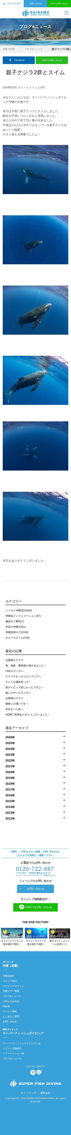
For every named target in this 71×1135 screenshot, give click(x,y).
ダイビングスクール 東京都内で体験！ (36, 942)
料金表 (6, 1006)
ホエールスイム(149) (17, 637)
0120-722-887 (12, 3)
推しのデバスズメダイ (18, 692)
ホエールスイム (27, 87)
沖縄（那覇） (11, 964)
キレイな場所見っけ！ (18, 681)
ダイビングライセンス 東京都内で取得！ (12, 942)
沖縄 (42, 87)
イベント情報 (10, 1011)
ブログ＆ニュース (12, 1058)
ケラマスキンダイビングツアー (23, 676)
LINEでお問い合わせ (59, 4)
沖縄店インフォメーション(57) (23, 615)
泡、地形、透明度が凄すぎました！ (25, 665)
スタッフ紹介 (10, 981)
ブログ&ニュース (33, 49)
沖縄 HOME (9, 49)
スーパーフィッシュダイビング (23, 1031)
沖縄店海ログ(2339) (16, 632)
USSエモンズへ (14, 671)
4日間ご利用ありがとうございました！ (27, 714)
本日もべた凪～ (14, 709)
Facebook (20, 60)
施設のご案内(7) (14, 621)
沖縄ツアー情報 (11, 991)
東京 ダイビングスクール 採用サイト (60, 942)
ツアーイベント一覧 (13, 1053)
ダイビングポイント (13, 986)
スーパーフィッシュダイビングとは (22, 1043)
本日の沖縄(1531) (15, 626)
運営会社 (45, 1092)
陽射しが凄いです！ (16, 703)
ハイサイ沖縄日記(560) (18, 610)
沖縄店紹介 (9, 975)
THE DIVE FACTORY (35, 922)
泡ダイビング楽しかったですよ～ (24, 687)
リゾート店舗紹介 (12, 1048)
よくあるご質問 (11, 1016)
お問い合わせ (35, 4)
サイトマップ (28, 1092)
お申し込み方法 (11, 1001)
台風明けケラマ (14, 660)
